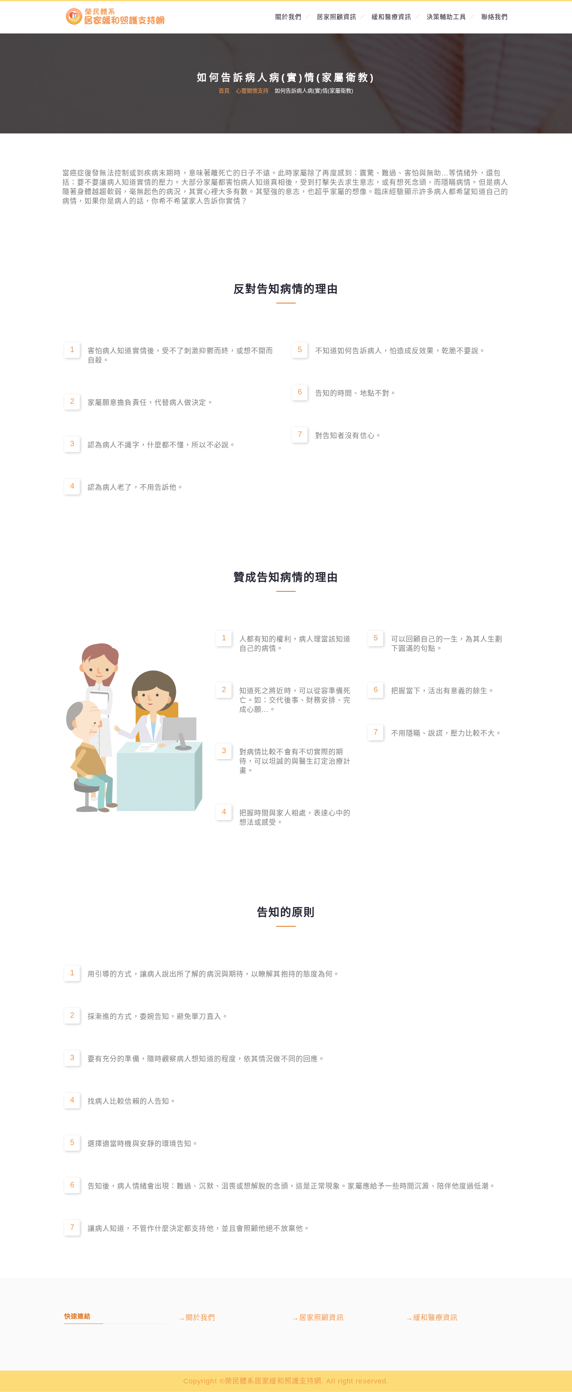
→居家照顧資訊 (318, 1318)
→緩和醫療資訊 (432, 1318)
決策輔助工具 (446, 17)
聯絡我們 (494, 17)
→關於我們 (197, 1318)
